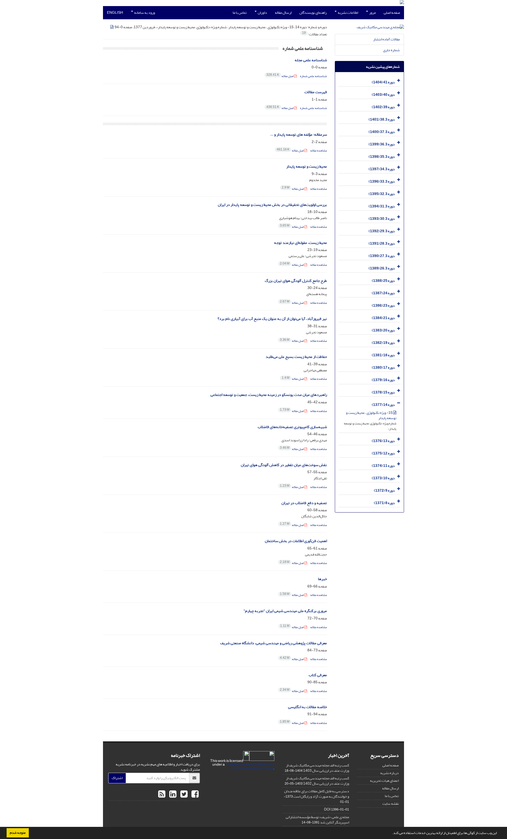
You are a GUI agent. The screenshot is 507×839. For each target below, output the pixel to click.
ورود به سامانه (144, 12)
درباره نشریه (389, 772)
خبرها (322, 579)
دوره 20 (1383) (383, 330)
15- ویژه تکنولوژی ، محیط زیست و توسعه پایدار (371, 415)
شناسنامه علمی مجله (311, 60)
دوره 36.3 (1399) (382, 144)
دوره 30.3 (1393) (382, 218)
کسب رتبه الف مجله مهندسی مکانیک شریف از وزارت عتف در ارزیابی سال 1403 (317, 768)
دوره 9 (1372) (384, 490)
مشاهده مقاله (318, 151)
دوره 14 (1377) (383, 404)
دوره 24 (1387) (383, 293)
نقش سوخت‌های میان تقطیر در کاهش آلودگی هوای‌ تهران (284, 465)
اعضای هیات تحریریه (384, 780)
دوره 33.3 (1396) (382, 181)
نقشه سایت (390, 803)
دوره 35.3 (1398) (382, 156)
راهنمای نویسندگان (313, 12)
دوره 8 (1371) (384, 502)
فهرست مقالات (315, 92)
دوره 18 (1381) (383, 355)
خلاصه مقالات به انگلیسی (307, 707)
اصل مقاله (280, 76)
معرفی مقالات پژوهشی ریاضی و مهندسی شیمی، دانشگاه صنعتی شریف (273, 643)
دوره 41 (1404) (383, 82)
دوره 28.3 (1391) (382, 243)
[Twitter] (183, 794)
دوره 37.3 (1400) (382, 131)
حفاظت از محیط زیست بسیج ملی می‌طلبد (296, 357)
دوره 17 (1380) (383, 367)
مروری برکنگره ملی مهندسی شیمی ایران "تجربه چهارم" (285, 611)
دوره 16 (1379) (383, 379)
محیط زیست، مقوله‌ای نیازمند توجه (300, 243)
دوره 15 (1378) (383, 392)
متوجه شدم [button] (18, 832)
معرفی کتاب (318, 675)
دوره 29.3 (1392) (382, 231)
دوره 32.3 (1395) (382, 193)
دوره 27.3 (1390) (382, 255)
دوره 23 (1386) (383, 305)
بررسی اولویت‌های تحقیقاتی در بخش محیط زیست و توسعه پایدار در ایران (272, 204)
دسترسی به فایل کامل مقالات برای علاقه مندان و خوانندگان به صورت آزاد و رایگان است (316, 794)
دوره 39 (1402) (383, 107)
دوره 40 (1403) (383, 94)
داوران (262, 12)
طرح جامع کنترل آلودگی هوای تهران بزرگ (296, 281)
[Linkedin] (172, 794)
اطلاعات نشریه (347, 12)
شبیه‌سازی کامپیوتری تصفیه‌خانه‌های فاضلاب (292, 427)
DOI (327, 809)
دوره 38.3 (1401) (382, 119)
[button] (391, 833)
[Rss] (162, 794)
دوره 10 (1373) (383, 478)
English (115, 12)
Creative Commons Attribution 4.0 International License (249, 766)
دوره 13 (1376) (383, 440)
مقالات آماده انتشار (386, 39)
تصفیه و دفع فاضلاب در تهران (304, 503)
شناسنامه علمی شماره (313, 76)
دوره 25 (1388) (383, 280)
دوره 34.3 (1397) (382, 169)
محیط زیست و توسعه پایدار (306, 166)
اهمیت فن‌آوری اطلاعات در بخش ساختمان (296, 541)
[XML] (112, 27)
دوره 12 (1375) (383, 453)
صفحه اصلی (392, 12)
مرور (372, 12)
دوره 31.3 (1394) (382, 206)
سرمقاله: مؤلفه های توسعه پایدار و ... (298, 134)
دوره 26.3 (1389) (382, 268)
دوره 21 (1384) (383, 317)
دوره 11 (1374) (383, 465)
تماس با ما (240, 12)
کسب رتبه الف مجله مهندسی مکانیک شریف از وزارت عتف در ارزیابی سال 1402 (317, 781)
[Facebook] (194, 794)
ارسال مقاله (283, 12)
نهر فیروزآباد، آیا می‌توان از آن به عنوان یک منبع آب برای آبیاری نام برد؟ (272, 319)
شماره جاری (391, 50)
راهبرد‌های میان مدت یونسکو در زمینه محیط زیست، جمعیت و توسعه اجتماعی (268, 395)
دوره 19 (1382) (383, 342)
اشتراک (117, 777)
